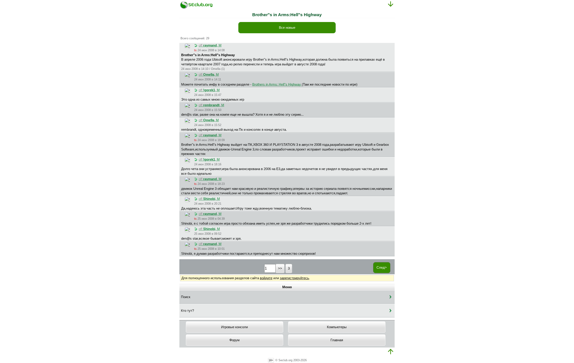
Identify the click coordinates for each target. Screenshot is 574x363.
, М (210, 45)
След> (381, 267)
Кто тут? (187, 310)
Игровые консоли (234, 327)
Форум (234, 340)
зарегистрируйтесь (294, 278)
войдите (266, 278)
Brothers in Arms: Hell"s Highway (277, 84)
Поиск (185, 297)
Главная (336, 340)
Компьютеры (337, 327)
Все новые (287, 27)
